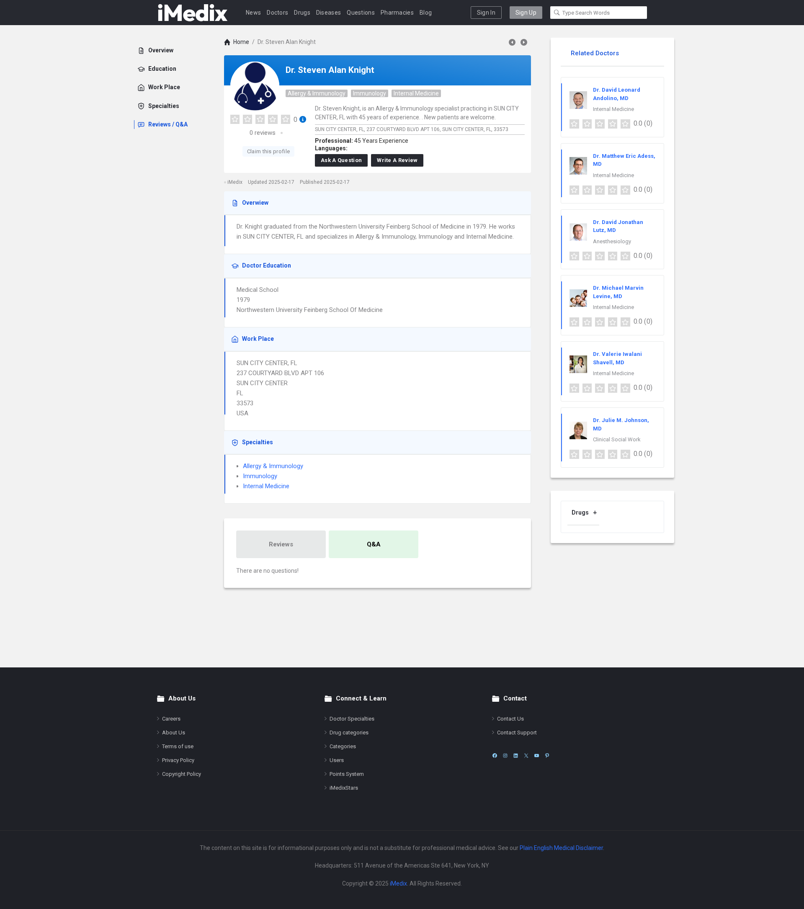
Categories (343, 746)
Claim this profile (268, 151)
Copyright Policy (181, 774)
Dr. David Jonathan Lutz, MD (618, 226)
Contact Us (510, 719)
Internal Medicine (416, 93)
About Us (173, 732)
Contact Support (517, 732)
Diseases (328, 12)
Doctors (277, 12)
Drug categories (349, 732)
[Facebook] (494, 755)
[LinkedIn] (515, 755)
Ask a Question (341, 160)
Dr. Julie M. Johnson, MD (621, 424)
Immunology (369, 93)
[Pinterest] (547, 755)
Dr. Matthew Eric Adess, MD (624, 160)
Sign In (486, 12)
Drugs (302, 12)
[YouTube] (536, 755)
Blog (426, 12)
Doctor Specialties (352, 719)
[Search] (557, 12)
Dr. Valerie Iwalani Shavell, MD (617, 358)
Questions (361, 12)
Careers (171, 719)
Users (337, 760)
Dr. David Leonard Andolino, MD (616, 94)
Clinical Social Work (617, 439)
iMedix (398, 883)
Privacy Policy (178, 760)
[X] (526, 755)
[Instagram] (505, 755)
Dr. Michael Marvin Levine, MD (618, 292)
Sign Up (525, 12)
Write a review (397, 160)
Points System (347, 774)
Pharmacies (397, 12)
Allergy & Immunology (316, 93)
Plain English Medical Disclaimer (561, 848)
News (253, 12)
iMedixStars (344, 788)
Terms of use (177, 746)
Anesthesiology (612, 241)
